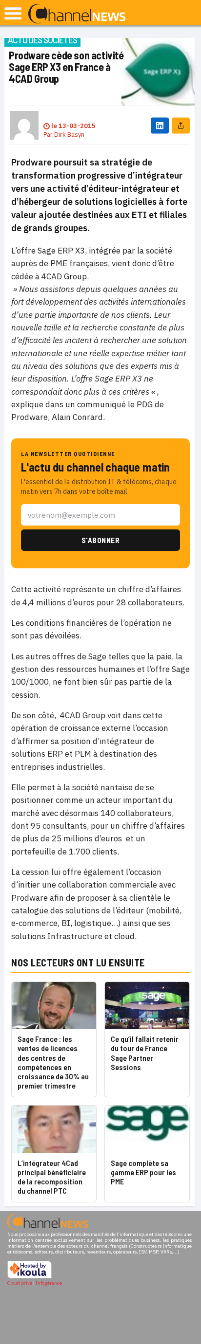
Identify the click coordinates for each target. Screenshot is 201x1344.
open (12, 13)
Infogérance (49, 1283)
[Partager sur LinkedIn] (160, 125)
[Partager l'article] (181, 125)
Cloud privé (19, 1283)
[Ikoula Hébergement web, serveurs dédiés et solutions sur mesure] (29, 1277)
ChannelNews (76, 14)
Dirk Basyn (69, 134)
